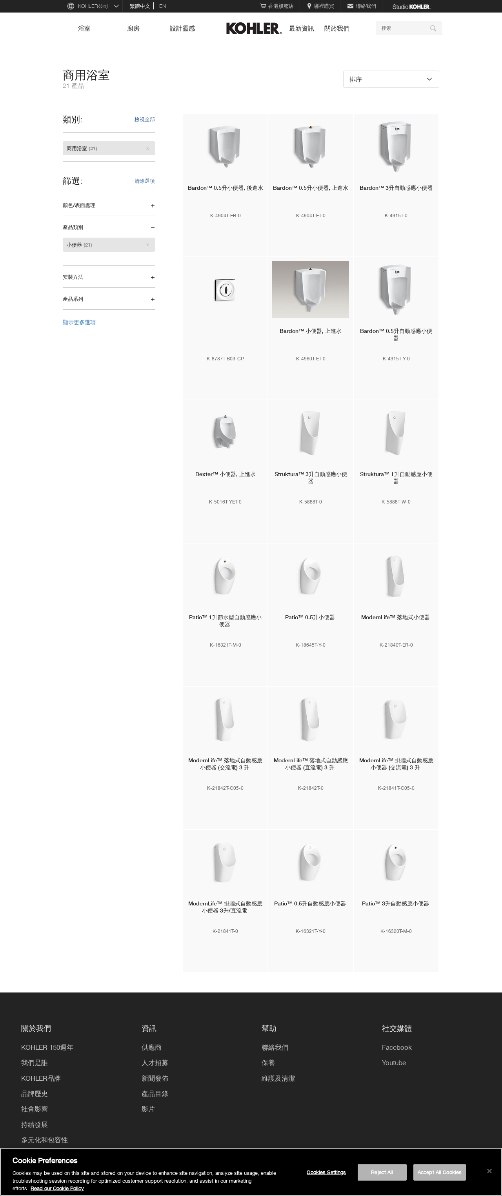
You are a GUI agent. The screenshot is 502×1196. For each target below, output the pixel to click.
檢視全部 (145, 119)
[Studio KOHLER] (411, 6)
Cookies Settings (326, 1172)
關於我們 (336, 28)
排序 (355, 79)
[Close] (489, 1171)
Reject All (382, 1172)
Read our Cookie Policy (57, 1188)
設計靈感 (182, 28)
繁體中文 (140, 6)
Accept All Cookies (440, 1172)
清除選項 (145, 181)
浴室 (84, 28)
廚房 (133, 28)
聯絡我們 (366, 6)
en (162, 6)
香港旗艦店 (281, 6)
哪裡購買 (324, 6)
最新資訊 (301, 28)
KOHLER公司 (93, 6)
